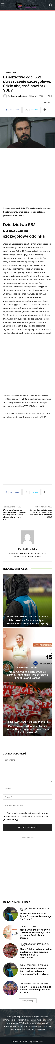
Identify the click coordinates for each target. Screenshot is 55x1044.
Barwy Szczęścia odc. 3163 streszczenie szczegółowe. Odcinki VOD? (41, 513)
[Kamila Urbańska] (5, 96)
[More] (45, 110)
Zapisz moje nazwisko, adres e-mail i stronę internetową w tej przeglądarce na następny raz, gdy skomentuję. (26, 816)
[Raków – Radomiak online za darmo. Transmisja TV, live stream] (10, 988)
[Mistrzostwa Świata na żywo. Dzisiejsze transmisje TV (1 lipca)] (27, 600)
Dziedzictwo (9, 73)
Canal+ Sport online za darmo (34, 965)
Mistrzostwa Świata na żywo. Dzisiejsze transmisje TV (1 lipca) (27, 622)
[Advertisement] (27, 39)
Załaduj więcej (26, 1000)
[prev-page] (5, 742)
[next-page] (10, 742)
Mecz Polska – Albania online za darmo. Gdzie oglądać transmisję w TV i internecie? (27, 729)
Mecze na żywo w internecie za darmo (27, 616)
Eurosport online (27, 668)
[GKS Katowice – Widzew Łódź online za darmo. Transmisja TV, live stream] (10, 970)
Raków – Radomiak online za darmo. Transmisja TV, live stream (35, 990)
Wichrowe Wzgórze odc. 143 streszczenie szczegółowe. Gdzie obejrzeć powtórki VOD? (14, 515)
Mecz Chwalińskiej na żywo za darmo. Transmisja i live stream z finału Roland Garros (27, 674)
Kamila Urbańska (19, 96)
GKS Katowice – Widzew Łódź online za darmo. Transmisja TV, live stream (35, 971)
